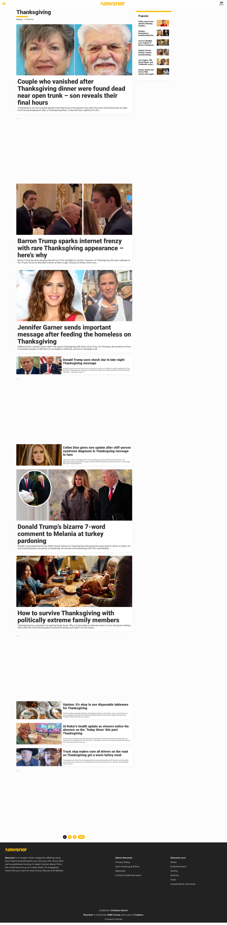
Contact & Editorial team (128, 875)
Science (174, 875)
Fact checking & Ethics (127, 866)
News (173, 862)
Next (81, 837)
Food (173, 879)
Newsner (19, 19)
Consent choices (113, 919)
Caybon (139, 915)
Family (174, 871)
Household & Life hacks (182, 884)
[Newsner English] (112, 3)
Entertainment (178, 866)
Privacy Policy (122, 862)
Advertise (120, 871)
